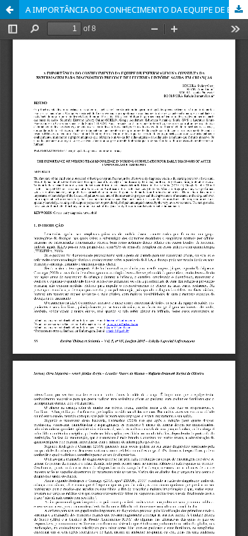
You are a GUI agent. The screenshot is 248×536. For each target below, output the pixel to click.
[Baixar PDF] (238, 9)
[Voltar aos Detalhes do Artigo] (9, 9)
